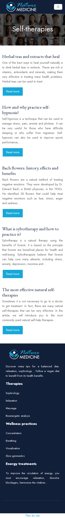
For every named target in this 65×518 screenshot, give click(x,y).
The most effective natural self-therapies (28, 292)
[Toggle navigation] (58, 7)
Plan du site (32, 515)
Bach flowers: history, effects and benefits (30, 170)
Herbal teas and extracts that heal (31, 56)
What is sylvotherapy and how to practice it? (30, 231)
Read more (13, 91)
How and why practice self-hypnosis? (26, 109)
